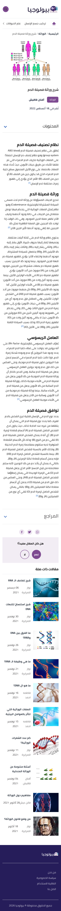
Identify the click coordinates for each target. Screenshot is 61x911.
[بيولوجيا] (43, 8)
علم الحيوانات (13, 23)
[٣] (22, 326)
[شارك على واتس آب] (37, 532)
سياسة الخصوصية (46, 878)
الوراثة (53, 100)
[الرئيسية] (54, 23)
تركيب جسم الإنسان (35, 23)
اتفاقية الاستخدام (46, 883)
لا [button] (25, 554)
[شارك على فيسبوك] (21, 532)
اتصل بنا (51, 889)
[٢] (9, 227)
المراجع (51, 516)
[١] (29, 183)
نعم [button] (36, 554)
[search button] (5, 9)
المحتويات (51, 126)
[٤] (18, 399)
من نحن (52, 872)
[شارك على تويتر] (29, 532)
